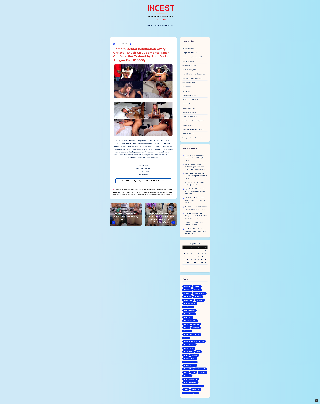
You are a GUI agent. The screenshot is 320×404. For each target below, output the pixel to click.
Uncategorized (187, 125)
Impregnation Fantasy (191, 334)
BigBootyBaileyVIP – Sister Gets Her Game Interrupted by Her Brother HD (195, 191)
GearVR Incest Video (189, 65)
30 (206, 263)
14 (198, 256)
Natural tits (188, 369)
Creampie (187, 296)
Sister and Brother (190, 382)
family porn (155, 189)
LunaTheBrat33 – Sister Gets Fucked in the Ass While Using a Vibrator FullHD (195, 231)
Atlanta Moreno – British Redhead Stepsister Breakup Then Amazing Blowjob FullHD (195, 166)
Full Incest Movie (188, 61)
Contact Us (165, 25)
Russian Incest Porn (189, 112)
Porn (186, 372)
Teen (186, 389)
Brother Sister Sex (188, 48)
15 (202, 256)
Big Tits (197, 286)
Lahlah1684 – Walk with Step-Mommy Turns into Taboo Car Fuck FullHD (195, 200)
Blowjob (187, 290)
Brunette (197, 290)
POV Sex (202, 372)
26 (191, 263)
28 (198, 263)
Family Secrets (189, 314)
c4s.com (187, 293)
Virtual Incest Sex (188, 134)
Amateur (187, 286)
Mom (186, 355)
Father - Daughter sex (127, 192)
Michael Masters (118, 194)
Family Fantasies (189, 303)
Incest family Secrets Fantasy (194, 341)
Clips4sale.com (199, 293)
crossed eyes (139, 189)
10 (184, 256)
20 (195, 260)
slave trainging (150, 194)
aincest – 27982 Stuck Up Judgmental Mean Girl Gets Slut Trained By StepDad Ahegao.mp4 (144, 181)
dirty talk (200, 300)
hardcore (187, 331)
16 (205, 256)
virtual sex (195, 389)
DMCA (156, 25)
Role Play (187, 376)
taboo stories (197, 386)
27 (195, 263)
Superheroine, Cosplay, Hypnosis (193, 121)
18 (188, 260)
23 (205, 260)
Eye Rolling (147, 189)
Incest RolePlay (189, 345)
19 (191, 260)
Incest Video (156, 192)
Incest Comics (187, 87)
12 (191, 256)
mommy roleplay (189, 358)
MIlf (198, 351)
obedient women (130, 194)
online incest (140, 194)
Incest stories (188, 348)
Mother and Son (189, 365)
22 (202, 260)
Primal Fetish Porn (188, 108)
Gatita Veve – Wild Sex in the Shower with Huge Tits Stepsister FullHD (196, 175)
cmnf (132, 189)
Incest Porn (186, 91)
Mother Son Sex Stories (190, 100)
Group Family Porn (188, 83)
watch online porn (166, 194)
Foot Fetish (138, 192)
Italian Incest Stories (189, 95)
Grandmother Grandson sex (192, 78)
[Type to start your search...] (172, 25)
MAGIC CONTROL (166, 192)
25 (188, 263)
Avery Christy (126, 189)
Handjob (196, 327)
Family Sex (162, 189)
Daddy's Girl (188, 300)
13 (195, 256)
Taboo (186, 386)
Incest (150, 192)
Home (149, 25)
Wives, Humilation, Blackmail (191, 138)
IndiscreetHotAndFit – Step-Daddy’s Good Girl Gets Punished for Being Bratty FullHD (196, 215)
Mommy (194, 355)
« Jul (183, 269)
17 (184, 260)
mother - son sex (190, 362)
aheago (118, 189)
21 (198, 260)
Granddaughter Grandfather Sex (193, 74)
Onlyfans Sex (186, 104)
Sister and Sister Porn (189, 117)
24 (184, 263)
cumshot (198, 296)
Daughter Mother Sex (189, 53)
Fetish (186, 327)
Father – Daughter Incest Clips (192, 57)
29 (202, 263)
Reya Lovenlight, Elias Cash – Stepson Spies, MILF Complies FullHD (194, 157)
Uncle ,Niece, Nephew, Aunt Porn (193, 129)
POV (193, 372)
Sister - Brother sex (190, 379)
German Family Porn (189, 70)
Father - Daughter (190, 320)
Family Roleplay (189, 310)
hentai (145, 192)
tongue (157, 194)
